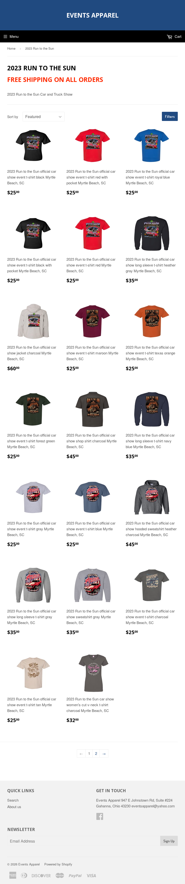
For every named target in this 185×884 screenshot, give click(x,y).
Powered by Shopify (58, 864)
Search (13, 800)
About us (14, 806)
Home (11, 48)
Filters (170, 116)
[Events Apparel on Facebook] (99, 817)
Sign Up (169, 841)
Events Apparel (92, 15)
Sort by (12, 116)
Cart (177, 36)
